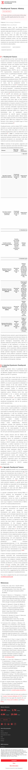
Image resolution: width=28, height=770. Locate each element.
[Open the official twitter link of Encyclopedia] (5, 724)
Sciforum (3, 746)
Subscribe (5, 719)
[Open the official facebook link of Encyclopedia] (15, 724)
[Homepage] (2, 2)
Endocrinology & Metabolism (13, 22)
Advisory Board (4, 732)
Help (2, 736)
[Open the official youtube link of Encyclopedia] (12, 724)
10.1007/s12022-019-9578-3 (18, 690)
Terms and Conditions (12, 699)
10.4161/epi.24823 (9, 657)
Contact (2, 738)
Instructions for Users (5, 734)
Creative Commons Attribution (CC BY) (12, 696)
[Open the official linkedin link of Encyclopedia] (8, 724)
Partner (2, 740)
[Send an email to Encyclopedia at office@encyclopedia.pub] (2, 724)
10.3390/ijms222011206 (7, 576)
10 (9, 566)
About (2, 730)
